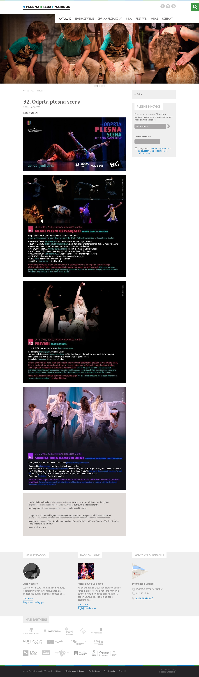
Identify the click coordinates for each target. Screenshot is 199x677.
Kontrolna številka (142, 136)
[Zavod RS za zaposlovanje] (96, 631)
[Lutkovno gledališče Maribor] (80, 653)
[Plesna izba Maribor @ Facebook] (162, 6)
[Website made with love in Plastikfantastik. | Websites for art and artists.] (167, 671)
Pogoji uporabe (109, 671)
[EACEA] (98, 642)
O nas (154, 18)
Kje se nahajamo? (144, 598)
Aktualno (65, 18)
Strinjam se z (154, 150)
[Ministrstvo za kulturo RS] (52, 631)
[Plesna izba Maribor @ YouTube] (173, 6)
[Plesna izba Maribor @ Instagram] (168, 6)
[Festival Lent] (62, 653)
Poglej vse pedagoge (33, 602)
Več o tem (28, 598)
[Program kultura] (56, 642)
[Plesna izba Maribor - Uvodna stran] (46, 7)
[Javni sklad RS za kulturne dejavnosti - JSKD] (70, 631)
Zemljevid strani (94, 671)
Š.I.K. (129, 18)
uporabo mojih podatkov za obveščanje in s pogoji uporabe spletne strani (154, 150)
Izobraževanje (84, 18)
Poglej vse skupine (87, 608)
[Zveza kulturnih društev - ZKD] (83, 631)
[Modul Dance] (33, 642)
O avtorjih (122, 671)
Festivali (141, 18)
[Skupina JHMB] (104, 653)
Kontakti (167, 18)
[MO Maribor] (31, 631)
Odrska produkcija (110, 18)
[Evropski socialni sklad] (79, 642)
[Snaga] (46, 653)
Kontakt (82, 671)
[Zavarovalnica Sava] (30, 653)
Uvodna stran (28, 91)
